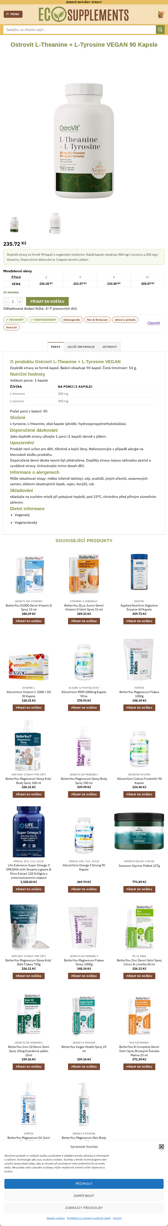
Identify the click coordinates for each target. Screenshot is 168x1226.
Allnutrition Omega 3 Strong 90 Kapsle (84, 867)
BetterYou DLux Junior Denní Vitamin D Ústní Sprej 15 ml (84, 607)
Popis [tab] (55, 347)
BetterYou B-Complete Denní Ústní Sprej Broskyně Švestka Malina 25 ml (139, 1051)
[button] (161, 1147)
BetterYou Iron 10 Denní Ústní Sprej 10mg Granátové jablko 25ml (28, 1051)
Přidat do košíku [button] (29, 621)
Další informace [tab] (81, 347)
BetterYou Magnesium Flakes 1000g (139, 694)
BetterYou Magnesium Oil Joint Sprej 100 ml (28, 1140)
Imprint (117, 1218)
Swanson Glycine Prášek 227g (139, 866)
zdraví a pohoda (125, 319)
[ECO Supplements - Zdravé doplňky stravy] (84, 14)
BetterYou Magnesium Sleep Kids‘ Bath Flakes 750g (28, 962)
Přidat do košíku (47, 301)
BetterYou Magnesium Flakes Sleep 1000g (84, 962)
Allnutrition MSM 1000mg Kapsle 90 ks (83, 694)
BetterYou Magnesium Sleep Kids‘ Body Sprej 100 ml (28, 781)
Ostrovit (11, 327)
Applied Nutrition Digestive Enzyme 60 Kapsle (139, 607)
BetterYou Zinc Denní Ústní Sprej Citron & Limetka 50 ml (139, 962)
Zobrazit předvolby (84, 1208)
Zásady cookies (56, 1218)
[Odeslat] (160, 29)
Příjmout (84, 1184)
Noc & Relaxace (97, 319)
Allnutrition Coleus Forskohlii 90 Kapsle (139, 781)
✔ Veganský (15, 319)
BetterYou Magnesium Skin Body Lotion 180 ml (84, 1140)
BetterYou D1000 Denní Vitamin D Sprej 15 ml (29, 607)
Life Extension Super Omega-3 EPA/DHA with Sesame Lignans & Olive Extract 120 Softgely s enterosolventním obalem (28, 871)
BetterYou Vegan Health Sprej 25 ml (83, 1049)
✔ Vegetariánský (43, 319)
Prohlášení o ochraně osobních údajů (89, 1218)
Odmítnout (84, 1196)
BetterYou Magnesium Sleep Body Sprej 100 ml (84, 781)
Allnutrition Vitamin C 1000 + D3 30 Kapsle (29, 694)
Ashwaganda (71, 319)
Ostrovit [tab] (109, 347)
